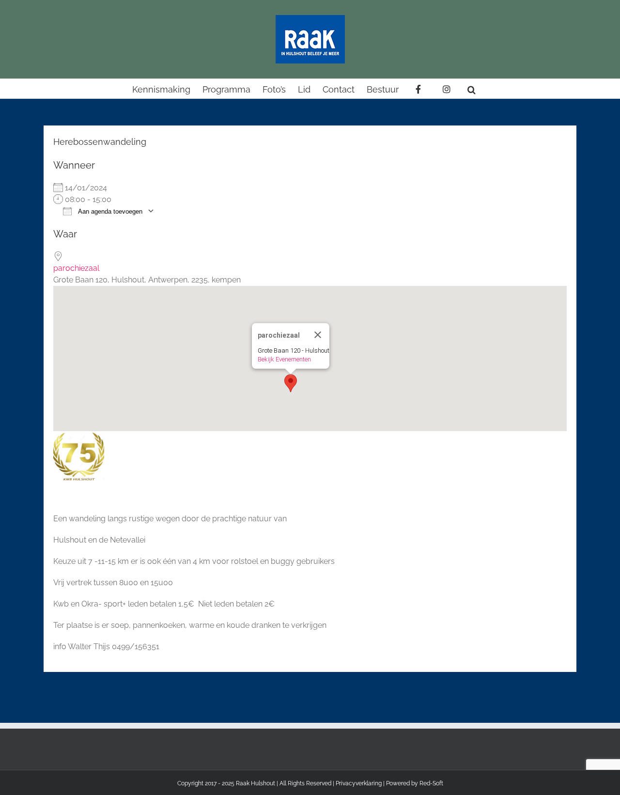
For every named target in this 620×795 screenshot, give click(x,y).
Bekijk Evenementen (284, 359)
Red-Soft (431, 783)
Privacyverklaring (359, 783)
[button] (471, 88)
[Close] (317, 334)
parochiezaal (76, 268)
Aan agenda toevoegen (109, 211)
